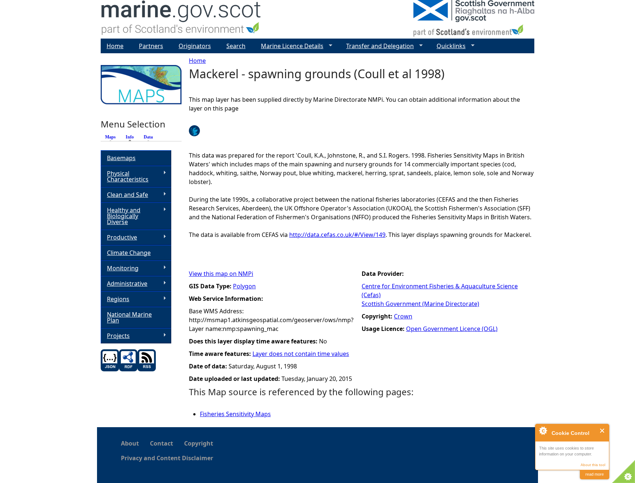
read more (594, 474)
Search (235, 46)
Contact (161, 443)
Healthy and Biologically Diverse (120, 216)
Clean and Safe (124, 195)
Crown (403, 316)
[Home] (181, 19)
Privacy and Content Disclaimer (167, 458)
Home (197, 61)
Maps (110, 137)
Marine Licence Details (289, 46)
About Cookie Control (542, 430)
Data (148, 137)
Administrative (124, 284)
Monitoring (120, 268)
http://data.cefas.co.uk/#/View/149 (337, 235)
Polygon (244, 286)
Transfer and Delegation (377, 46)
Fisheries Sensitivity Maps (235, 414)
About (130, 443)
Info (131, 137)
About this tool (593, 465)
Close (602, 430)
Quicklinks (448, 46)
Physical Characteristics (124, 176)
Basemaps (121, 158)
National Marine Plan (129, 317)
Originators (195, 46)
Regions (115, 299)
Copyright (198, 443)
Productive (119, 237)
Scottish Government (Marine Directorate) (420, 304)
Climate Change (129, 253)
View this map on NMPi (221, 274)
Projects (115, 336)
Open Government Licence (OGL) (452, 329)
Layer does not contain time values (300, 354)
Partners (151, 46)
